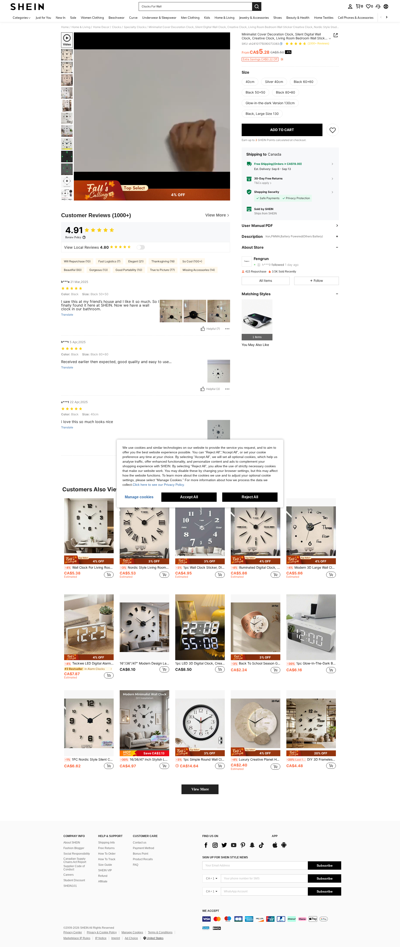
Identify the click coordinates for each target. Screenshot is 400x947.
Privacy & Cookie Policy (102, 932)
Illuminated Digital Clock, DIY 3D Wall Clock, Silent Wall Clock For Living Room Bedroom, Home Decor (256, 567)
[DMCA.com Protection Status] (217, 928)
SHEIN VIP (105, 870)
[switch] (141, 247)
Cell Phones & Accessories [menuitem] (355, 17)
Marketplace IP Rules (76, 938)
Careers (68, 874)
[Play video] (152, 110)
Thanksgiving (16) (163, 261)
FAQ (135, 864)
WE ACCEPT (210, 911)
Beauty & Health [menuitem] (297, 17)
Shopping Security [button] (266, 192)
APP (275, 836)
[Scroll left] (381, 17)
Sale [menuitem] (73, 17)
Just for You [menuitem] (43, 17)
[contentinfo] (271, 919)
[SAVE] (332, 130)
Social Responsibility (76, 853)
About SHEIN (71, 842)
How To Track (106, 859)
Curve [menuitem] (133, 17)
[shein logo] (27, 6)
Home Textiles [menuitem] (323, 17)
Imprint (115, 938)
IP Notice (100, 938)
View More (200, 789)
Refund (102, 876)
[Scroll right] (386, 17)
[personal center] (350, 6)
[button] (378, 6)
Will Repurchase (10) (77, 261)
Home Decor (101, 27)
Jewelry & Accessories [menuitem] (254, 17)
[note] (89, 559)
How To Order (107, 853)
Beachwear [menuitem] (117, 17)
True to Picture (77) (162, 270)
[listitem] (257, 319)
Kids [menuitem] (207, 17)
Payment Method (143, 848)
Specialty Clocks (135, 27)
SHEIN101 (70, 885)
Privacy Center (72, 932)
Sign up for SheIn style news (225, 857)
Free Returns (106, 848)
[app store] (275, 847)
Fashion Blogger (73, 848)
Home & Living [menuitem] (224, 17)
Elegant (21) (136, 261)
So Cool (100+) (192, 261)
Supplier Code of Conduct (74, 868)
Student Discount (74, 880)
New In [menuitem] (61, 17)
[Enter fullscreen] (225, 185)
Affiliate (102, 881)
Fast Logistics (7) (109, 261)
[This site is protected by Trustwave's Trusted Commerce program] (205, 928)
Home (65, 27)
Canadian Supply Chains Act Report (74, 860)
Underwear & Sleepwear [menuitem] (159, 17)
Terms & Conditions (160, 932)
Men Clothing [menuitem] (190, 17)
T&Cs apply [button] (261, 183)
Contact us (139, 842)
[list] (234, 845)
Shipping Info (106, 842)
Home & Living (81, 27)
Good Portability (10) (129, 270)
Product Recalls (143, 859)
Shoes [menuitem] (277, 17)
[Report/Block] (227, 329)
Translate (67, 314)
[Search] (256, 6)
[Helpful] (203, 329)
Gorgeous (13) (98, 270)
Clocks (116, 27)
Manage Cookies (132, 932)
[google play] (284, 847)
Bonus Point (140, 853)
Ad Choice (131, 938)
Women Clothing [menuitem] (92, 17)
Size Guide (105, 864)
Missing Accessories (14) (199, 270)
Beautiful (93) (72, 270)
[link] (359, 6)
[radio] (250, 82)
